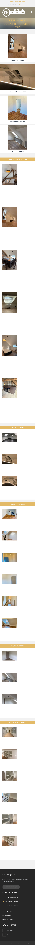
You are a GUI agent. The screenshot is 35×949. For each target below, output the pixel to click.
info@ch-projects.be (25, 4)
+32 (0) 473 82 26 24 (12, 4)
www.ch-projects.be (12, 901)
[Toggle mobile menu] (32, 12)
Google (9, 935)
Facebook (10, 930)
